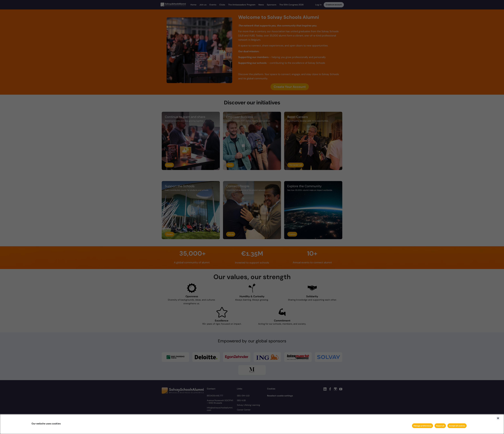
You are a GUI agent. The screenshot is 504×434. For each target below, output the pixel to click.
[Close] (498, 418)
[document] (252, 424)
